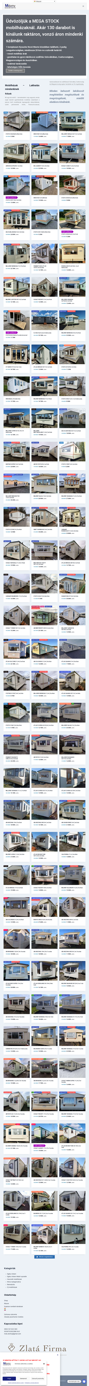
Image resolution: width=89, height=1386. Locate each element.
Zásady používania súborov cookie (16, 1382)
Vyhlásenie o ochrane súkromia (32, 1382)
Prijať (9, 1378)
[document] (44, 693)
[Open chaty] (84, 1381)
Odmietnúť (23, 1378)
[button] (44, 1364)
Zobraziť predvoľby (38, 1378)
